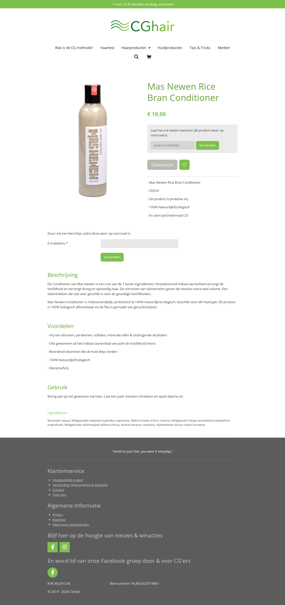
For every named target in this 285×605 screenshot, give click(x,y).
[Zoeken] (136, 56)
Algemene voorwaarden (71, 524)
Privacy (58, 514)
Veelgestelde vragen (68, 480)
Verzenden (207, 145)
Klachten (59, 519)
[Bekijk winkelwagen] (148, 56)
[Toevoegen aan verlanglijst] (184, 165)
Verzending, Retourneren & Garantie (80, 485)
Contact (58, 490)
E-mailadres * (58, 243)
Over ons (59, 494)
